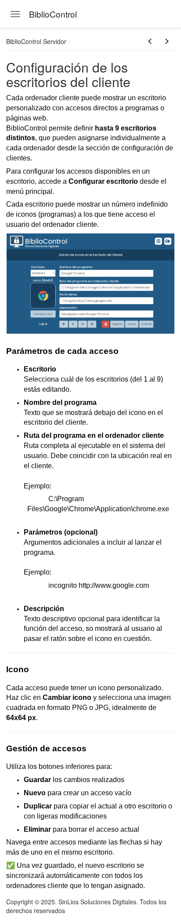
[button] (150, 41)
